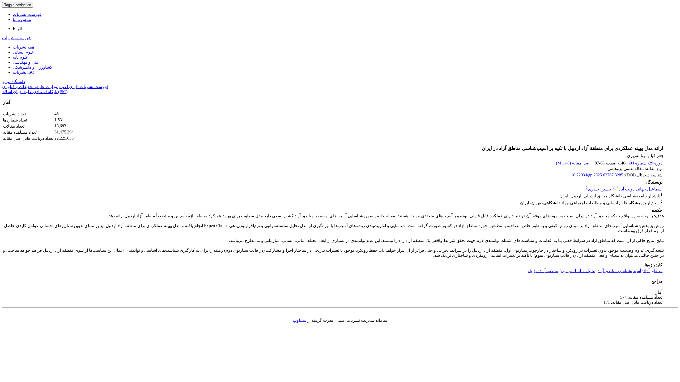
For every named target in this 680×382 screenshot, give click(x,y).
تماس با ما (22, 19)
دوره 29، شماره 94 (646, 163)
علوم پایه (20, 57)
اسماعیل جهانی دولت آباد (639, 189)
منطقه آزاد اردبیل (543, 270)
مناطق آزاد (652, 270)
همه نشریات (23, 47)
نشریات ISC (23, 72)
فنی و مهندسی (26, 62)
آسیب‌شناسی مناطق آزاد (619, 270)
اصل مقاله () (574, 163)
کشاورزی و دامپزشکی (32, 67)
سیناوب (299, 320)
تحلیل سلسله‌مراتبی (578, 270)
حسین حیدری (599, 189)
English (19, 28)
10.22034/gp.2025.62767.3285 (597, 175)
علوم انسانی (23, 52)
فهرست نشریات (27, 14)
